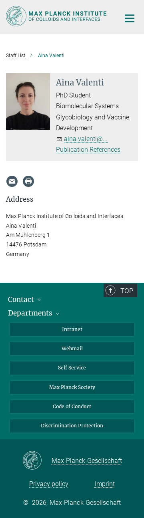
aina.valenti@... (86, 139)
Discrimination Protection (72, 426)
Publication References (88, 149)
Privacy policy (48, 484)
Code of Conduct (72, 406)
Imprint (105, 484)
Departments (31, 313)
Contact (22, 300)
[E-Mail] (12, 181)
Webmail (72, 348)
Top (126, 291)
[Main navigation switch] (130, 18)
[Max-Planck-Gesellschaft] (37, 460)
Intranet (72, 329)
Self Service (72, 368)
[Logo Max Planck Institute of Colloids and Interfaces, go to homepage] (57, 16)
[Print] (28, 181)
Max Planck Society (72, 387)
